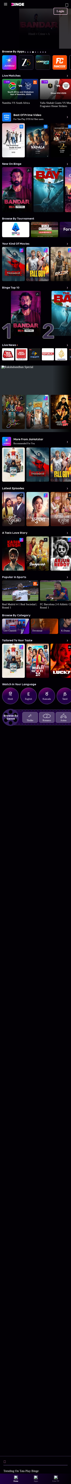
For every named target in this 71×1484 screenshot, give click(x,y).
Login (60, 11)
